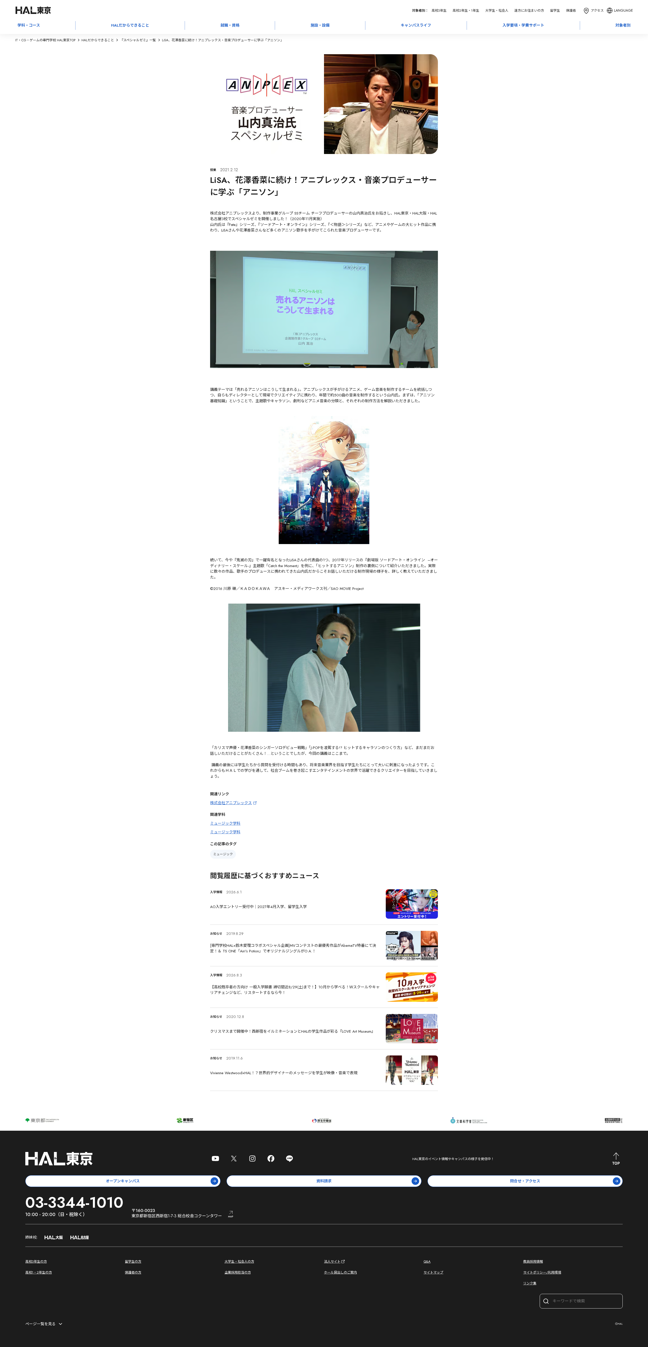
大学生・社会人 (496, 10)
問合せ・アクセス (525, 1181)
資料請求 (324, 1181)
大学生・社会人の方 (239, 1261)
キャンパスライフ (416, 25)
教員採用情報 (533, 1261)
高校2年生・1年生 (466, 10)
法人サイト (332, 1261)
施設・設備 (320, 25)
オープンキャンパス (123, 1181)
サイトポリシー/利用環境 (542, 1272)
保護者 (571, 10)
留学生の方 (133, 1261)
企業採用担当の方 (238, 1272)
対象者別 (623, 25)
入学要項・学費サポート (523, 25)
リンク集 (529, 1283)
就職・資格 (229, 25)
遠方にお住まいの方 (529, 10)
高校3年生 (439, 10)
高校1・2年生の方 (38, 1272)
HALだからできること (130, 25)
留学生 (555, 10)
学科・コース (28, 25)
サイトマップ (433, 1272)
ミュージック (223, 854)
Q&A (427, 1261)
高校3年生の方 (36, 1261)
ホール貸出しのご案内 (340, 1272)
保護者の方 (133, 1272)
